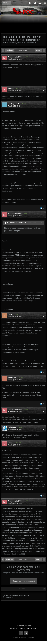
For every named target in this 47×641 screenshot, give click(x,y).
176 (24, 103)
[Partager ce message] (43, 59)
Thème (21, 628)
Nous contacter (32, 628)
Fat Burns (12, 378)
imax (10, 314)
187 (21, 377)
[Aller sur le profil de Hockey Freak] (4, 104)
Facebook (21, 633)
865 (21, 427)
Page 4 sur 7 (23, 50)
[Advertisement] (23, 25)
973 (27, 57)
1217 (19, 88)
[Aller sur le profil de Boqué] (4, 89)
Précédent (9, 50)
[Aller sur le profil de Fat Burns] (4, 378)
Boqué (10, 88)
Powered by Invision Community (23, 637)
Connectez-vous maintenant (23, 581)
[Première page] (3, 50)
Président (12, 427)
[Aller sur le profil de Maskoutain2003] (4, 58)
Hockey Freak (13, 104)
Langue (13, 628)
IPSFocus (28, 626)
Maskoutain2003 (10, 43)
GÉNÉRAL (32, 43)
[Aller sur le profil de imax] (4, 315)
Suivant (38, 50)
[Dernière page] (44, 50)
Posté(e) (15, 59)
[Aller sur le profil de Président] (4, 428)
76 (17, 314)
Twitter (26, 633)
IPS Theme (19, 626)
